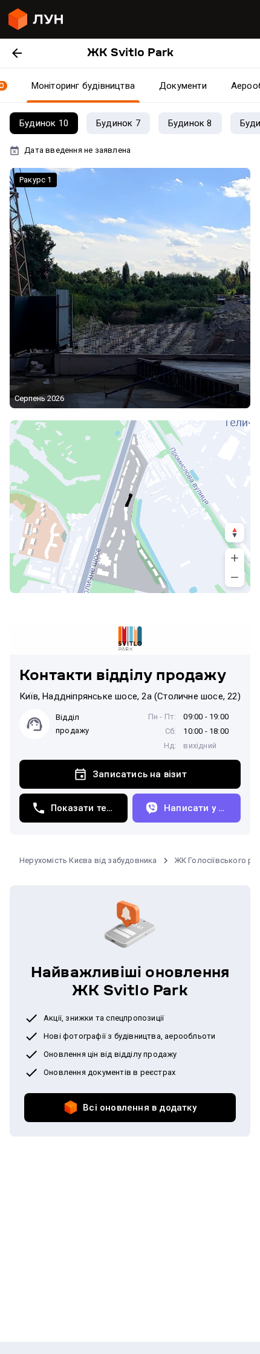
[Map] (130, 506)
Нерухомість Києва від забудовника (88, 860)
